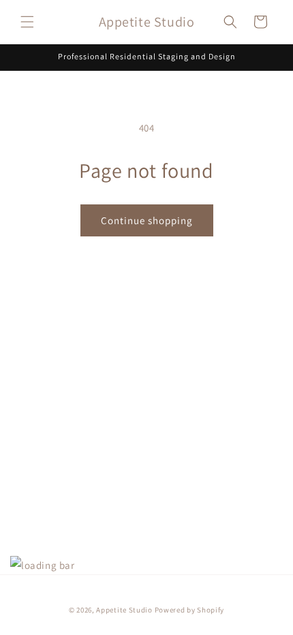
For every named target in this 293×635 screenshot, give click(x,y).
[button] (27, 22)
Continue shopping (147, 220)
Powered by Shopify (190, 610)
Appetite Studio (124, 610)
